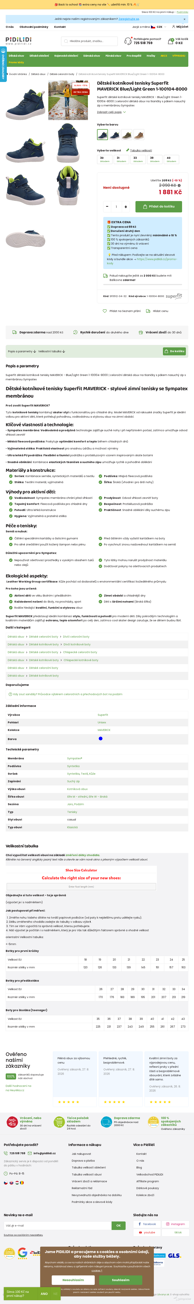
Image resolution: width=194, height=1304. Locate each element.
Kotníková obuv (77, 789)
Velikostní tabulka (49, 351)
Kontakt (60, 27)
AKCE (164, 56)
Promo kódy (16, 62)
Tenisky (72, 812)
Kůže (92, 774)
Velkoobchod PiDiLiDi (149, 1174)
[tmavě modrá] (114, 134)
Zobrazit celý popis (109, 112)
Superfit (103, 715)
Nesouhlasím (73, 1280)
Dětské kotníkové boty (44, 644)
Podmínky (182, 12)
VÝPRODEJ (178, 56)
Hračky (151, 56)
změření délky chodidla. (83, 855)
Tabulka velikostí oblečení (89, 1167)
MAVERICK (104, 730)
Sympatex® (74, 758)
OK (118, 1225)
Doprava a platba (83, 1161)
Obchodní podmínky (34, 27)
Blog (139, 1167)
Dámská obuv (91, 56)
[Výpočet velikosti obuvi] (81, 878)
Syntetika (73, 766)
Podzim (79, 804)
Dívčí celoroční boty (76, 637)
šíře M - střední (77, 797)
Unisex (102, 722)
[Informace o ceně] (179, 185)
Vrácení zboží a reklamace (89, 1181)
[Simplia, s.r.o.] (182, 1298)
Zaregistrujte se (129, 19)
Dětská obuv (16, 56)
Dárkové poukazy (147, 1188)
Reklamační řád (82, 1188)
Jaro (70, 804)
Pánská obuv (113, 56)
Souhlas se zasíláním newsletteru (23, 1235)
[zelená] (126, 134)
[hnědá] (138, 134)
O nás (9, 27)
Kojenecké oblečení (66, 56)
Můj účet (182, 27)
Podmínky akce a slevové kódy (92, 1202)
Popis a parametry (20, 351)
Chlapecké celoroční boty (80, 652)
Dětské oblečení (39, 56)
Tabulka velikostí (141, 150)
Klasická (72, 827)
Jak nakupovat (81, 1154)
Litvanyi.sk (163, 1294)
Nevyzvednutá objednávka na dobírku (97, 1195)
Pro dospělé (134, 56)
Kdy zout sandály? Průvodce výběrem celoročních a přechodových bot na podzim (67, 694)
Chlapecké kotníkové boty (81, 660)
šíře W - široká (98, 797)
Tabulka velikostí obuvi (87, 1174)
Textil (84, 774)
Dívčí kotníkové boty (77, 644)
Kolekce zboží (145, 1195)
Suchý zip (73, 781)
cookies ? (97, 1270)
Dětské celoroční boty (62, 74)
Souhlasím (120, 1280)
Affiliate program (147, 1181)
